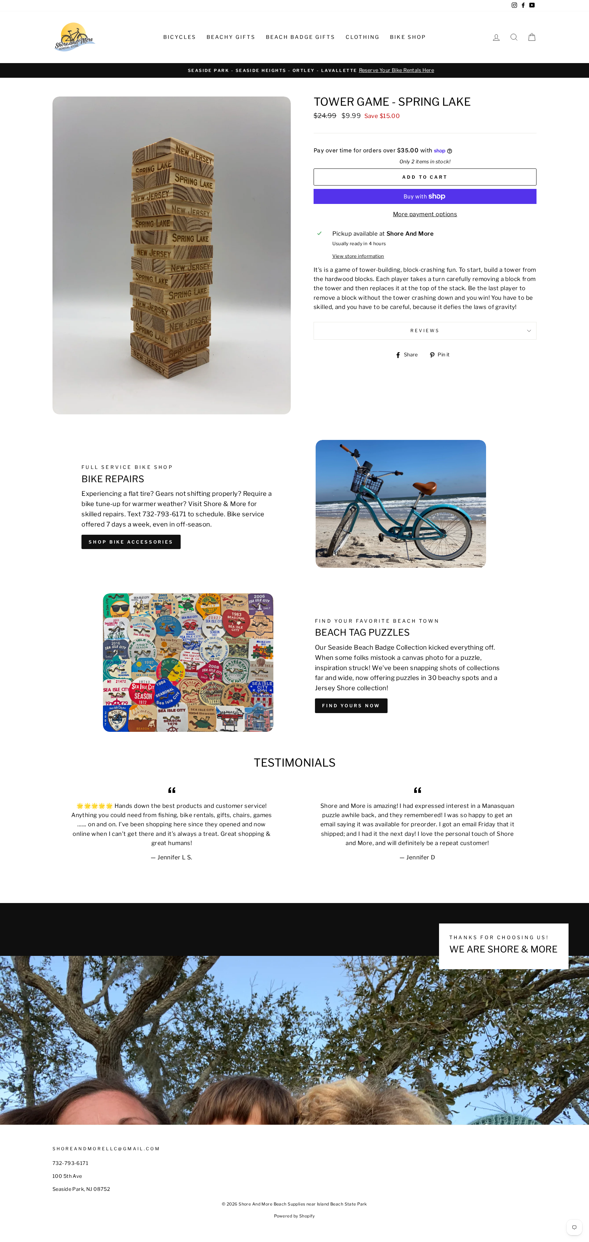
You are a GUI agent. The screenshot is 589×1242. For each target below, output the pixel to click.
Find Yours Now (351, 705)
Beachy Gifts (231, 37)
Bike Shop (408, 37)
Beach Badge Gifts (300, 37)
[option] (294, 70)
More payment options (425, 214)
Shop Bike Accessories (131, 542)
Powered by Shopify (294, 1215)
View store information (358, 256)
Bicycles (179, 37)
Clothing (363, 37)
